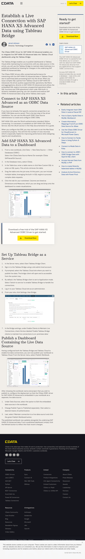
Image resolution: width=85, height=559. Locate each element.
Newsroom (66, 481)
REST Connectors (11, 491)
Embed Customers (50, 484)
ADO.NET (8, 481)
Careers (65, 494)
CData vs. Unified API (51, 491)
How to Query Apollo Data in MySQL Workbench (72, 117)
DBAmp (27, 484)
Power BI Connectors (12, 497)
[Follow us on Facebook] (47, 44)
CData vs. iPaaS (49, 487)
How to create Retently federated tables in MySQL (71, 167)
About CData (67, 474)
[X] (10, 454)
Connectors (47, 474)
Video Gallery (9, 532)
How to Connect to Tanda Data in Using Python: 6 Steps (71, 140)
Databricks (28, 515)
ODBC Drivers (10, 474)
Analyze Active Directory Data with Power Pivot (70, 173)
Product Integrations (51, 478)
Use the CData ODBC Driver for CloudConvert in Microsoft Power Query (71, 132)
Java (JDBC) (9, 478)
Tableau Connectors (12, 501)
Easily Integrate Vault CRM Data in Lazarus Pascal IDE (71, 111)
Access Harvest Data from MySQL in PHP (71, 161)
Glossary (8, 529)
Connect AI (28, 478)
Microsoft (27, 522)
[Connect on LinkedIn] (53, 44)
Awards (65, 484)
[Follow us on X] (50, 44)
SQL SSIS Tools (29, 481)
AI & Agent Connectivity (52, 481)
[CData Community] (17, 454)
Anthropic (27, 512)
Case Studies (9, 515)
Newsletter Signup (11, 525)
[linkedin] (6, 454)
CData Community (11, 512)
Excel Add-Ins (10, 494)
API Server (8, 487)
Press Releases (68, 478)
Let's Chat (73, 3)
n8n (25, 525)
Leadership (66, 487)
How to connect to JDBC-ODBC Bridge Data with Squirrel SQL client (71, 154)
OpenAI (26, 529)
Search (62, 3)
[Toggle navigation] (21, 3)
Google (26, 519)
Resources (8, 522)
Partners (65, 491)
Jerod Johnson (13, 43)
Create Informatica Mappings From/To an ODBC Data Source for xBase (72, 123)
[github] (14, 454)
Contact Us (66, 497)
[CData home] (9, 3)
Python (7, 484)
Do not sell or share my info (73, 553)
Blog (6, 519)
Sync (26, 474)
